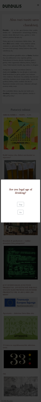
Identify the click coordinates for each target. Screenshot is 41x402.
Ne (20, 212)
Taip (20, 204)
